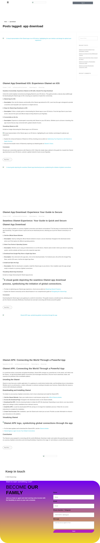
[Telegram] (8, 482)
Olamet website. (44, 428)
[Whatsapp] (8, 486)
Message (56, 519)
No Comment (23, 87)
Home (5, 21)
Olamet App (41, 87)
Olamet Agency (33, 87)
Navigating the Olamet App (59, 291)
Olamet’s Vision (48, 143)
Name (55, 492)
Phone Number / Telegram (62, 510)
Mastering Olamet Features (53, 289)
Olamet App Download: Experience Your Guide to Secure (32, 212)
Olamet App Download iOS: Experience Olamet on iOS (31, 83)
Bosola (16, 87)
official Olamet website (55, 397)
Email (55, 501)
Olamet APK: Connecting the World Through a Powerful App (34, 360)
